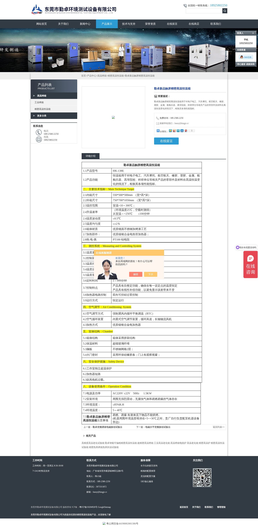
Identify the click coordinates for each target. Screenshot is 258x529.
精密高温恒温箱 (43, 109)
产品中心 (91, 75)
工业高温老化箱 (162, 443)
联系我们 (215, 23)
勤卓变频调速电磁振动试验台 (107, 427)
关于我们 (63, 23)
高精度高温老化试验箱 (93, 443)
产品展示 (107, 23)
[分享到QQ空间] (170, 130)
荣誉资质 (150, 23)
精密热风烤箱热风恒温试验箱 (104, 447)
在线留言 (172, 23)
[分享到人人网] (182, 130)
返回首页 (184, 507)
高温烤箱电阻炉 (178, 443)
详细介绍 (90, 156)
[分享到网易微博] (186, 130)
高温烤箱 (102, 75)
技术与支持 (128, 23)
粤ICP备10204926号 (88, 507)
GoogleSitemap (104, 507)
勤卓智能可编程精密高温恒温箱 (121, 443)
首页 (83, 75)
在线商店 (194, 23)
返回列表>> (218, 427)
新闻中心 (85, 23)
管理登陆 (221, 507)
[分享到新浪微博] (174, 130)
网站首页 (41, 23)
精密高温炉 (204, 443)
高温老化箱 (192, 443)
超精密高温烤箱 (145, 443)
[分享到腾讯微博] (178, 130)
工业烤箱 (39, 102)
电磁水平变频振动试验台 (157, 427)
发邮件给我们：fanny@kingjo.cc (174, 123)
